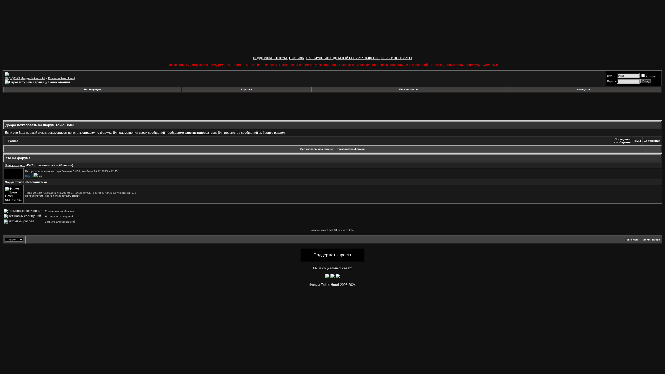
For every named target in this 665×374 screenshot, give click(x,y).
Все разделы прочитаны (316, 149)
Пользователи (408, 89)
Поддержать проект (332, 255)
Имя (609, 75)
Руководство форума (351, 149)
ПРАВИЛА (296, 58)
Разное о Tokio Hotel (61, 78)
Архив (646, 239)
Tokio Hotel (632, 239)
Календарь (584, 89)
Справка (246, 89)
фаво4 (76, 195)
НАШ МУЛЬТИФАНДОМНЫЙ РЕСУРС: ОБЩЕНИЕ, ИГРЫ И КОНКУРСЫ (359, 58)
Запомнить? (653, 76)
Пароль (611, 81)
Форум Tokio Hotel (33, 78)
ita (40, 176)
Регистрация (92, 89)
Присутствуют (15, 165)
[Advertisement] (45, 106)
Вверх (656, 239)
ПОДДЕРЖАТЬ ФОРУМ (270, 58)
